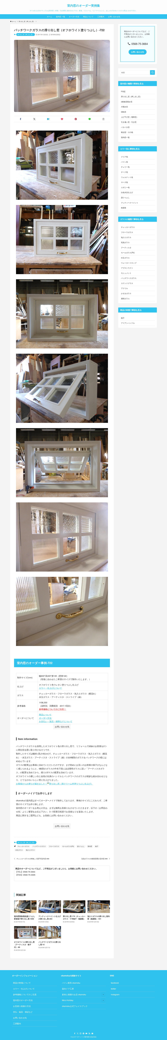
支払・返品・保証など (23, 1011)
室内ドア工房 (68, 988)
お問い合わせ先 (20, 1017)
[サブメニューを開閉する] (103, 994)
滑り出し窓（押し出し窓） (25, 34)
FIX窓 (123, 91)
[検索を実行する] (152, 72)
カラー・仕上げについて (50, 687)
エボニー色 (125, 187)
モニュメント (126, 273)
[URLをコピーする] (103, 119)
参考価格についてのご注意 (25, 994)
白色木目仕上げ (127, 192)
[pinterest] (83, 1033)
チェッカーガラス (23, 846)
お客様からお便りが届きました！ (31, 783)
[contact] (92, 1033)
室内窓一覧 (125, 137)
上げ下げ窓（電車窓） (129, 117)
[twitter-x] (78, 1033)
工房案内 (17, 1023)
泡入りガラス (30, 850)
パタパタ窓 (125, 127)
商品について (45, 714)
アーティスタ (126, 247)
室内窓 (90, 846)
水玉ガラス (19, 850)
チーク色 (124, 172)
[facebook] (75, 1033)
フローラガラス (54, 846)
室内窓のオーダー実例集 (83, 5)
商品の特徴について (22, 982)
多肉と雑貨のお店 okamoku (74, 994)
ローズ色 (124, 182)
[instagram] (80, 1033)
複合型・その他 (127, 132)
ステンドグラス (127, 283)
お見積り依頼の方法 (22, 1006)
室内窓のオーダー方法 (23, 1000)
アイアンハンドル (128, 323)
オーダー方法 (45, 718)
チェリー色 (125, 167)
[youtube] (86, 1033)
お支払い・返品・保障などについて (55, 721)
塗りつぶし (80, 846)
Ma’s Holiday (67, 1000)
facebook (115, 982)
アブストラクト (127, 268)
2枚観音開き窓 (126, 101)
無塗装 (123, 207)
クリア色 (124, 156)
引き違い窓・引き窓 (128, 122)
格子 (96, 846)
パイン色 (124, 162)
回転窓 (123, 112)
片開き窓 (124, 106)
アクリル (124, 288)
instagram (115, 994)
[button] (20, 119)
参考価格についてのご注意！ (52, 709)
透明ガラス (125, 298)
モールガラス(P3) (68, 846)
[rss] (89, 1033)
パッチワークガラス (39, 846)
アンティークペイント (129, 202)
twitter (113, 988)
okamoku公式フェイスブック (75, 1006)
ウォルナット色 (127, 177)
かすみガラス (126, 293)
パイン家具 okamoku (71, 982)
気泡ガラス (125, 242)
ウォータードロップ (128, 263)
